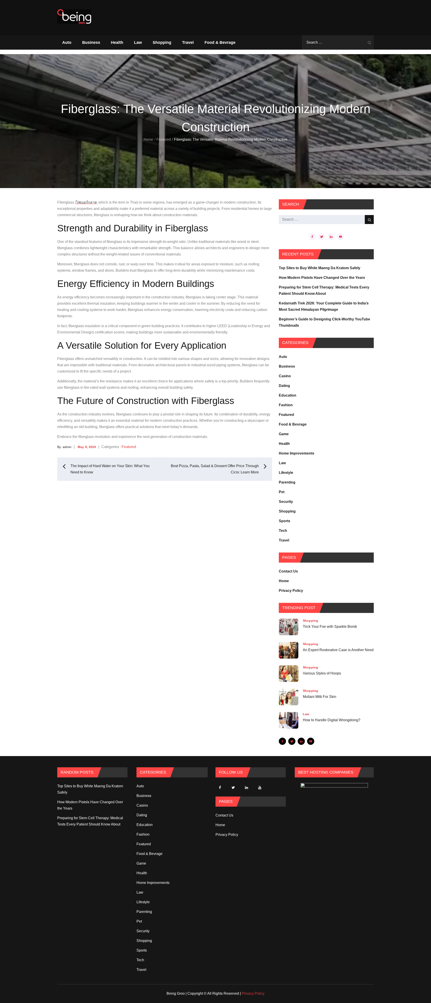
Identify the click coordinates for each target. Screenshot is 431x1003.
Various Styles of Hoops (322, 673)
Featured (129, 447)
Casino (285, 376)
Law (138, 42)
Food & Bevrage (220, 42)
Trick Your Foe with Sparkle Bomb (330, 626)
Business (91, 42)
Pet (281, 492)
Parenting (287, 482)
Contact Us (288, 571)
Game (284, 434)
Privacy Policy (291, 590)
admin (67, 447)
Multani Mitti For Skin (319, 697)
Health (117, 42)
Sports (284, 521)
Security (286, 502)
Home (284, 581)
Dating (284, 386)
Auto (66, 42)
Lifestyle (286, 473)
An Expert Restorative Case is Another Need (338, 650)
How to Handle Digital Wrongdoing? (331, 720)
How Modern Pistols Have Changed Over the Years (322, 278)
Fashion (286, 405)
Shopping (162, 42)
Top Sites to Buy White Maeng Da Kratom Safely (319, 268)
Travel (188, 42)
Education (287, 395)
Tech (283, 531)
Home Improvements (296, 453)
